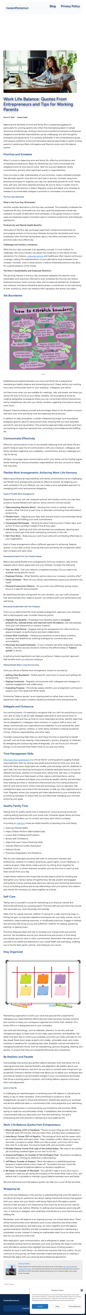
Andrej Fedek (22, 117)
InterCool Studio (68, 1267)
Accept (40, 1306)
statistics (21, 823)
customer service (35, 256)
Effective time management (16, 759)
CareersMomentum (17, 7)
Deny (57, 1306)
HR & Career (9, 1284)
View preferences (75, 1306)
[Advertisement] (43, 32)
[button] (82, 1290)
